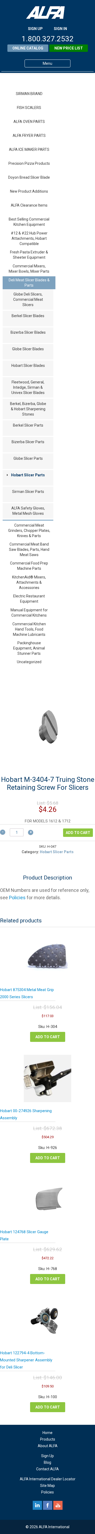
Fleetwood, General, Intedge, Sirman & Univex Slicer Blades (28, 387)
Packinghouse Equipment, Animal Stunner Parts (29, 648)
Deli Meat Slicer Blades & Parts (29, 282)
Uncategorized (29, 662)
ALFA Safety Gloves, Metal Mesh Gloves (28, 511)
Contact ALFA (47, 1469)
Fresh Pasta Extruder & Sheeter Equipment (29, 254)
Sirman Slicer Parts (28, 491)
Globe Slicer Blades (28, 349)
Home (47, 1433)
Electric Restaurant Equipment (29, 598)
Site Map (47, 1485)
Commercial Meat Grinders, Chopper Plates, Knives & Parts (29, 530)
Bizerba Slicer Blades (28, 332)
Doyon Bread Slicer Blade (29, 177)
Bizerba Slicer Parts (28, 442)
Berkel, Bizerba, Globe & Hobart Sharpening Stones (28, 409)
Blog (47, 1462)
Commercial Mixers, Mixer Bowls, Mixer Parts (29, 268)
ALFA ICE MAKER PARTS (29, 149)
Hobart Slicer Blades (28, 365)
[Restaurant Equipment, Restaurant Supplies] (47, 12)
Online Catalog (27, 48)
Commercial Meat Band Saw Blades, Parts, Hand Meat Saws (29, 549)
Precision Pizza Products (29, 163)
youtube (58, 1505)
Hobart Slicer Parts (28, 475)
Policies (17, 897)
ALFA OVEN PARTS (29, 121)
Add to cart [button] (47, 1037)
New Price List (68, 48)
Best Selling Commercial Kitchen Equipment (29, 222)
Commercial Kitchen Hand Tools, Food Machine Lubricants (29, 629)
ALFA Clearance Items (29, 205)
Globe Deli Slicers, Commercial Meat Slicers (28, 299)
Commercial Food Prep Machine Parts (29, 566)
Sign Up (47, 1456)
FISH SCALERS (29, 108)
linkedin (37, 1505)
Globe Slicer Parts (28, 458)
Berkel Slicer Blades (28, 316)
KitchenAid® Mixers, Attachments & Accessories (29, 582)
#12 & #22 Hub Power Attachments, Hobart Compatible (29, 238)
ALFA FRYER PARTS (29, 135)
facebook (47, 1505)
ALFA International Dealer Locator (47, 1479)
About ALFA (48, 1446)
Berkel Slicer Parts (28, 425)
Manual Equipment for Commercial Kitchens (29, 612)
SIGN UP (35, 29)
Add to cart (78, 833)
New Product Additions (29, 191)
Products (47, 1439)
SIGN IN (60, 29)
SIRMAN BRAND (29, 94)
